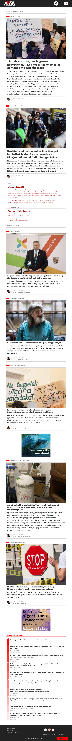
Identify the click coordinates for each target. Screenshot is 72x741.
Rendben (62, 738)
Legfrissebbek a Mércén (14, 635)
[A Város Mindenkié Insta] (49, 729)
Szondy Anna (14, 693)
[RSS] (53, 729)
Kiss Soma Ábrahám (16, 702)
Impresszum (11, 728)
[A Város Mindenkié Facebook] (45, 729)
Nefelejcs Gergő (26, 685)
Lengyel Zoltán (15, 685)
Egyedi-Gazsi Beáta (16, 676)
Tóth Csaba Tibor (15, 667)
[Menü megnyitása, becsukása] (66, 3)
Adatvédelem (11, 730)
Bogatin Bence (14, 650)
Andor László (14, 642)
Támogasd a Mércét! (13, 732)
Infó (41, 738)
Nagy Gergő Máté (15, 717)
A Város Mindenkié (18, 98)
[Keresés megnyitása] (61, 5)
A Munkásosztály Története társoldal (22, 708)
